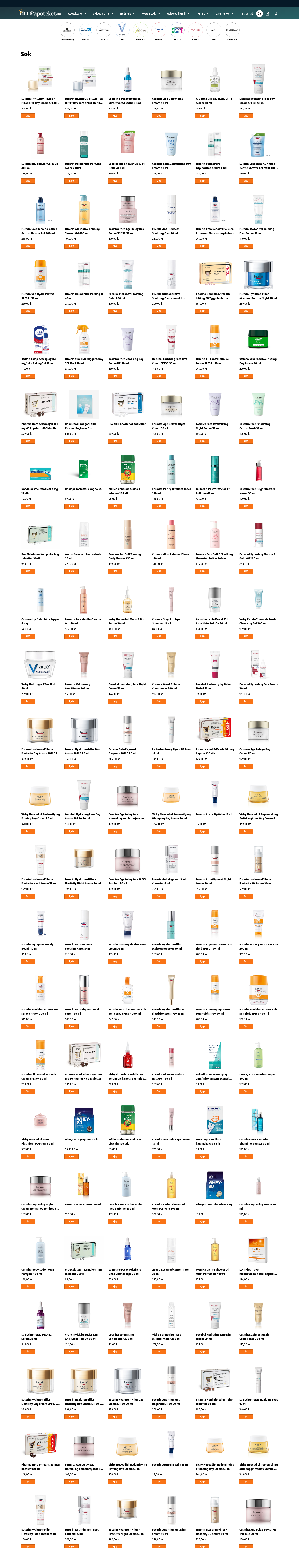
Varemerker (223, 13)
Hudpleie (125, 13)
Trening (200, 13)
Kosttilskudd (149, 13)
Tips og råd (246, 13)
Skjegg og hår (101, 13)
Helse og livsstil (176, 13)
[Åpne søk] (259, 13)
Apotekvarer (75, 13)
